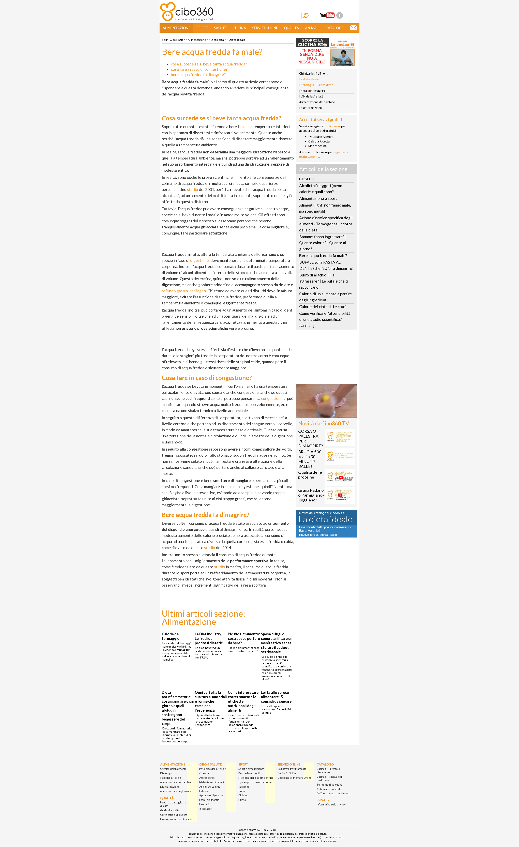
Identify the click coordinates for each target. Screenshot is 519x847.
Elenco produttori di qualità (176, 819)
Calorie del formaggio (171, 636)
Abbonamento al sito (329, 789)
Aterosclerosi (207, 777)
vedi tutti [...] (306, 326)
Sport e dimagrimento (251, 768)
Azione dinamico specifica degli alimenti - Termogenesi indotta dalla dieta (326, 223)
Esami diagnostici (209, 799)
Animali (312, 28)
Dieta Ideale (237, 39)
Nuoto (242, 799)
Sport (202, 28)
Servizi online (265, 28)
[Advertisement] (326, 358)
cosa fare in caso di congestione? (199, 69)
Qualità (291, 28)
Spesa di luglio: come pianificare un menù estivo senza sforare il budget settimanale (276, 643)
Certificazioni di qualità (173, 814)
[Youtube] (327, 15)
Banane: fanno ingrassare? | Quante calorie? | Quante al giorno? (322, 242)
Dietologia (217, 39)
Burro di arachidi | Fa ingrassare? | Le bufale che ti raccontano (323, 281)
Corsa (242, 791)
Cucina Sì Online (287, 773)
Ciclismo (243, 795)
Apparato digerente (211, 795)
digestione (199, 260)
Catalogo (334, 28)
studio (192, 189)
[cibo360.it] (186, 20)
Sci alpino (244, 786)
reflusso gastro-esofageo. (184, 290)
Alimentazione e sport (318, 198)
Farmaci (204, 804)
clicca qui (334, 126)
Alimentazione (176, 28)
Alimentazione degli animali (176, 791)
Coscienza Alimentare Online (294, 777)
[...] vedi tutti (306, 179)
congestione (272, 398)
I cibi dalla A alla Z (311, 96)
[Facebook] (339, 15)
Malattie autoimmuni (211, 782)
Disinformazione (310, 107)
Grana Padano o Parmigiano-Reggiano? (311, 495)
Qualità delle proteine (310, 474)
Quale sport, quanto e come (254, 782)
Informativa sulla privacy (331, 804)
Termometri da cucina (329, 784)
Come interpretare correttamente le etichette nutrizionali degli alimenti (243, 701)
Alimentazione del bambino (317, 102)
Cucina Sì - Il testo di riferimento (329, 770)
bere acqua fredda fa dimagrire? (198, 74)
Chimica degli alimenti (313, 73)
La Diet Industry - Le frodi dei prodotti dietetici (209, 638)
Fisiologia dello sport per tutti (255, 777)
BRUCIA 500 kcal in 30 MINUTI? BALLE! (310, 459)
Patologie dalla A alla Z (212, 768)
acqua (244, 126)
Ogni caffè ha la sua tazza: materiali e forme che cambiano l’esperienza (211, 701)
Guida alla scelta (169, 810)
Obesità (204, 773)
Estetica (204, 791)
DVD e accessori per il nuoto (333, 793)
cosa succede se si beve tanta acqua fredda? (209, 64)
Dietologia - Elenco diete (316, 85)
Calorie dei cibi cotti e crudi (322, 306)
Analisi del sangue (209, 786)
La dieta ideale (309, 79)
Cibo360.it (176, 39)
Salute (220, 28)
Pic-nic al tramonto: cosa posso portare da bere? (244, 638)
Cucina (239, 28)
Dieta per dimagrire (312, 90)
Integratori (205, 808)
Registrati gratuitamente (292, 768)
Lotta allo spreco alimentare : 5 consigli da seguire (276, 697)
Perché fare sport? (249, 773)
